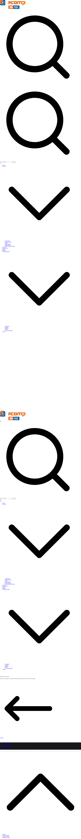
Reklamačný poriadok (7, 746)
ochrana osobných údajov (8, 747)
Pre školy (4, 247)
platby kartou (7, 244)
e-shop (4, 331)
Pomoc (4, 249)
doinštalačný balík (6, 742)
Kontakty (4, 250)
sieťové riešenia (8, 241)
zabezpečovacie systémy (10, 246)
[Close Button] (0, 501)
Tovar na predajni (6, 589)
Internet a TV (5, 248)
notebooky (7, 326)
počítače (6, 327)
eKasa (6, 242)
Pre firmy (4, 504)
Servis (4, 165)
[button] (0, 163)
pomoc (4, 749)
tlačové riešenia (8, 245)
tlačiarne (6, 328)
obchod (2, 410)
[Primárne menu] (0, 421)
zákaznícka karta (6, 743)
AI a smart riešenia (8, 330)
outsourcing (7, 240)
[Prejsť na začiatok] (40, 832)
